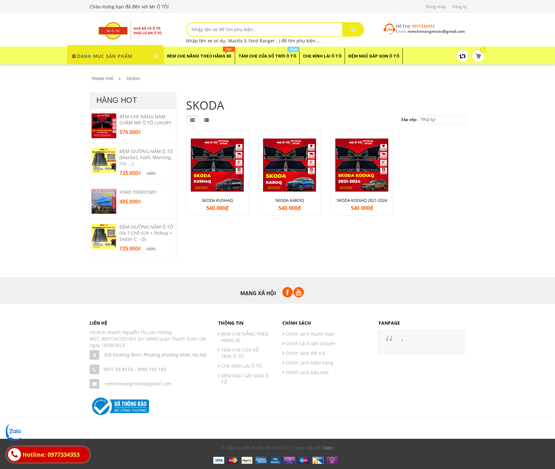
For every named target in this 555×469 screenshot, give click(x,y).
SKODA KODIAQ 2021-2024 (362, 200)
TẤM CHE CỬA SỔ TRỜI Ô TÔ (240, 353)
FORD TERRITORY (137, 192)
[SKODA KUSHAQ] (217, 165)
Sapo (327, 448)
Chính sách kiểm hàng (309, 363)
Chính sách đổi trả (305, 353)
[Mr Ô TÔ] (130, 30)
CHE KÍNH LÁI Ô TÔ (241, 366)
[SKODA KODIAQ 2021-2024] (361, 165)
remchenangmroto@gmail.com (138, 384)
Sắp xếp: (409, 119)
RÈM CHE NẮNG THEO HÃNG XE (245, 337)
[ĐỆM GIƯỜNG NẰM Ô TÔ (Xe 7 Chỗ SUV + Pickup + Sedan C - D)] (104, 236)
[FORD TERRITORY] (104, 200)
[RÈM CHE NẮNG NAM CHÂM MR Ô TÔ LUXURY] (104, 125)
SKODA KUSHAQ (217, 200)
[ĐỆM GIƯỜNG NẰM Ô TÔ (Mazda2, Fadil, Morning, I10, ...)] (104, 160)
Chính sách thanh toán (310, 334)
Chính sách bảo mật (307, 372)
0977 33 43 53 (118, 369)
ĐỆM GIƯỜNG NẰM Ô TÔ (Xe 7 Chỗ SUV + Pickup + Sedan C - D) (146, 233)
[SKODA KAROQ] (289, 165)
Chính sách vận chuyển (311, 343)
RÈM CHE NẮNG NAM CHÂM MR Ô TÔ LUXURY (145, 119)
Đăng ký (460, 6)
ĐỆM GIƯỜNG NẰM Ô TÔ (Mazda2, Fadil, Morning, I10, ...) (146, 157)
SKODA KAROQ (289, 200)
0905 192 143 (151, 369)
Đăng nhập (436, 6)
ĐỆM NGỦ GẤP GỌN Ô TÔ (245, 379)
